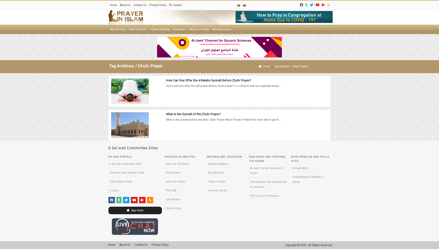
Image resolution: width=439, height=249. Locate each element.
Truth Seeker (173, 172)
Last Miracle (172, 199)
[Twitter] (312, 5)
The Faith (170, 190)
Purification (179, 29)
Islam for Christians (177, 164)
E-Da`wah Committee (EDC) (125, 164)
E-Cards (114, 190)
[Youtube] (318, 5)
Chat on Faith (173, 208)
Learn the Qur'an (217, 190)
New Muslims (216, 172)
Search (177, 5)
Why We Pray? (118, 29)
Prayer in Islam (217, 181)
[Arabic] (238, 5)
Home (113, 5)
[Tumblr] (307, 5)
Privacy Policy (157, 5)
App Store (137, 210)
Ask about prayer (221, 29)
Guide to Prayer (137, 29)
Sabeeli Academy (218, 164)
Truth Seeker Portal (120, 181)
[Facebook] (302, 5)
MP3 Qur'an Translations (264, 195)
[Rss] (329, 5)
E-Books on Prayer (198, 29)
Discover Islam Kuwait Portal (126, 172)
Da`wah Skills (300, 168)
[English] (244, 5)
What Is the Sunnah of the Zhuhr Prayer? (193, 114)
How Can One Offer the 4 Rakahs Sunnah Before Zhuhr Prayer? (208, 80)
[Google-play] (324, 5)
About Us (125, 5)
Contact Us (139, 5)
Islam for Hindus (175, 181)
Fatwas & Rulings (160, 29)
